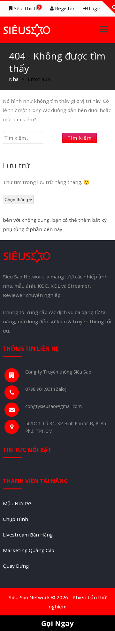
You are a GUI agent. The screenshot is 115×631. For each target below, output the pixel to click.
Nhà (14, 79)
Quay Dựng (16, 566)
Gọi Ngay (57, 623)
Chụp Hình (15, 519)
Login (95, 8)
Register (64, 8)
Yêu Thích (26, 8)
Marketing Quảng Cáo (28, 550)
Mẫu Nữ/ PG (17, 503)
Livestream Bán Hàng (28, 534)
